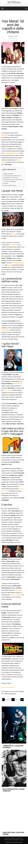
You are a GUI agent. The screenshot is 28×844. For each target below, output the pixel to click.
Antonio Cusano (13, 36)
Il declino (5, 183)
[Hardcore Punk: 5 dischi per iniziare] (14, 811)
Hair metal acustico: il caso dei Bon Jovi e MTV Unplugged (12, 180)
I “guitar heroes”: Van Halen (10, 177)
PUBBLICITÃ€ (16, 839)
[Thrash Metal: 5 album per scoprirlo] (14, 725)
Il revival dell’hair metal (9, 185)
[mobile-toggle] (2, 8)
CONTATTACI (19, 838)
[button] (26, 8)
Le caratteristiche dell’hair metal (12, 175)
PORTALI (22, 839)
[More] (22, 699)
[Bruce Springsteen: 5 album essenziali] (14, 768)
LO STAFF (7, 838)
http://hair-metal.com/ (8, 687)
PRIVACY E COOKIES (8, 839)
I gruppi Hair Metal (8, 173)
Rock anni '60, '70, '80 (13, 40)
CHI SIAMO (12, 838)
